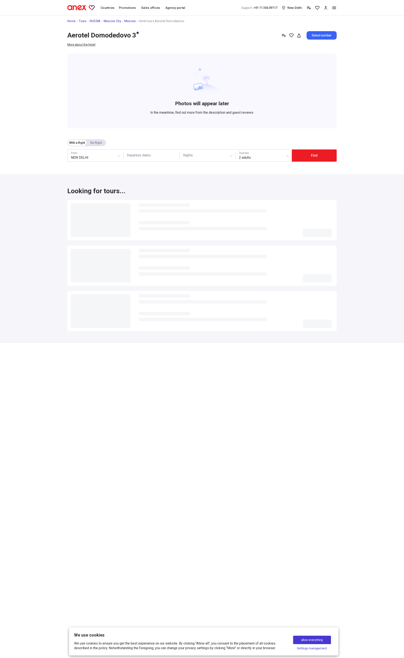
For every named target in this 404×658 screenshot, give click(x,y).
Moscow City (112, 21)
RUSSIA (95, 21)
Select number (322, 35)
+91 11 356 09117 (259, 7)
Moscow (130, 21)
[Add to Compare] (283, 35)
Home (71, 21)
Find (314, 155)
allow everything (312, 640)
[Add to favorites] (291, 35)
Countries (108, 7)
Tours (83, 21)
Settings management (312, 648)
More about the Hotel (81, 44)
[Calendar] (151, 155)
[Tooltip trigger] (308, 7)
